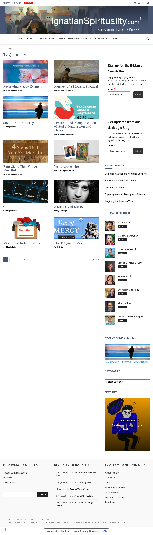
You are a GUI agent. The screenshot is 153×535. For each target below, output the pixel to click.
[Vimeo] (143, 3)
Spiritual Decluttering (79, 489)
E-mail (111, 89)
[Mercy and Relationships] (25, 228)
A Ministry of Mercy (68, 207)
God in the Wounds (114, 187)
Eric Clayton (124, 222)
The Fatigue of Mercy (70, 243)
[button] (147, 39)
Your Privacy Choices (86, 531)
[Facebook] (130, 3)
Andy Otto (58, 247)
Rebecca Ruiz (125, 276)
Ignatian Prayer (127, 420)
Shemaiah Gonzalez (128, 289)
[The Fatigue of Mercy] (76, 228)
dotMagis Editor (10, 127)
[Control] (25, 191)
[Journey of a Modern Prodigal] (76, 71)
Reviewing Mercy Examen (22, 86)
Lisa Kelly (127, 429)
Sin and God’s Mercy (18, 123)
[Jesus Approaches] (76, 151)
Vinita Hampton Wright (13, 90)
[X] (139, 3)
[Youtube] (148, 3)
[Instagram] (134, 3)
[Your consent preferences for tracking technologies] (5, 530)
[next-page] (24, 259)
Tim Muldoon (125, 303)
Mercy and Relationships (21, 243)
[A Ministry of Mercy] (76, 191)
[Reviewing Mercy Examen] (25, 71)
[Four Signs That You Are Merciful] (25, 151)
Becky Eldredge (60, 210)
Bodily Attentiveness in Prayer (121, 180)
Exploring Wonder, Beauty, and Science (125, 194)
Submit (138, 94)
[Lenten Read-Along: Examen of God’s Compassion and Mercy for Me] (76, 107)
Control (8, 207)
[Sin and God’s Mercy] (25, 107)
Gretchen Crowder (128, 235)
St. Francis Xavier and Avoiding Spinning (126, 173)
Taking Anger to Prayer (127, 425)
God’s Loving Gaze (82, 482)
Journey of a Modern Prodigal (76, 86)
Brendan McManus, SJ (63, 90)
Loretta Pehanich (127, 249)
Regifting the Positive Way (119, 201)
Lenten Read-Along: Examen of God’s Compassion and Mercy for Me (75, 126)
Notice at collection (57, 531)
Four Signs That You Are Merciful (21, 168)
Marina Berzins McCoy (64, 134)
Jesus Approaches (67, 167)
